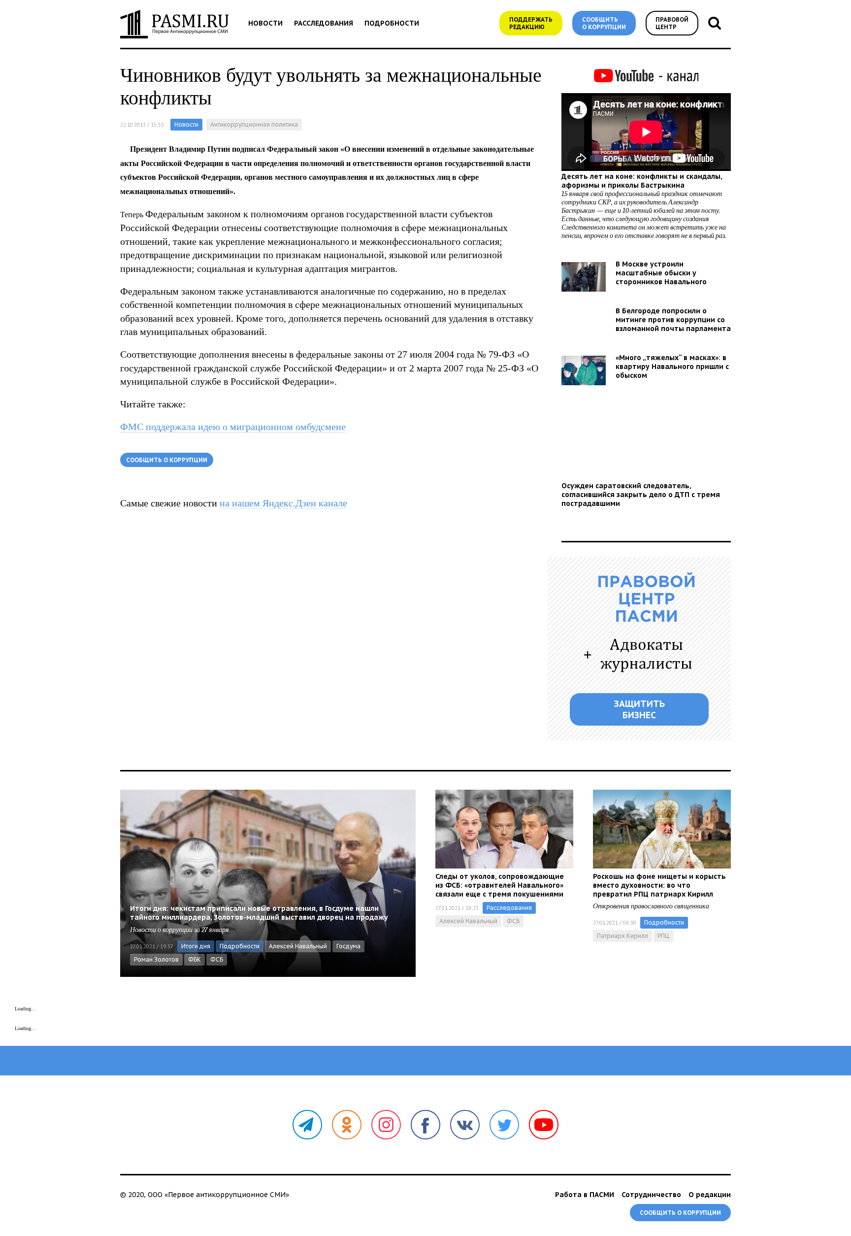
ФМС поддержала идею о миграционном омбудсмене (233, 426)
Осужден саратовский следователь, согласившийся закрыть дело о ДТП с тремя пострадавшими (640, 494)
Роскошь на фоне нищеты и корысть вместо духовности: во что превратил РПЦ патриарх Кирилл (659, 885)
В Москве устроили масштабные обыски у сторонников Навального (661, 273)
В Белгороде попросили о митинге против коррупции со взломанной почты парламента (673, 319)
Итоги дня (195, 946)
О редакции (709, 1194)
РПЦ (663, 935)
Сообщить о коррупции (604, 23)
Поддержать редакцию (531, 23)
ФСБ (216, 959)
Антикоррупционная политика (254, 124)
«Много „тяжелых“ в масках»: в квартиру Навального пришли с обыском (672, 366)
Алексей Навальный (298, 946)
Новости (265, 23)
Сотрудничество (651, 1194)
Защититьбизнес (639, 709)
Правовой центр (671, 23)
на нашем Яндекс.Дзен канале (283, 503)
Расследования (323, 23)
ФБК (194, 959)
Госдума (348, 946)
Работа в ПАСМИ (584, 1194)
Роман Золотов (156, 959)
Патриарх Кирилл (622, 935)
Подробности (391, 23)
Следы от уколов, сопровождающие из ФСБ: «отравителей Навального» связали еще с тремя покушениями (499, 885)
